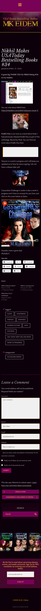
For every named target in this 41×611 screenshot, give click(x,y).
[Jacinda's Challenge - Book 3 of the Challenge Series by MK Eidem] (20, 542)
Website (3, 442)
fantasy (10, 320)
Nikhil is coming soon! (27, 286)
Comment (4, 396)
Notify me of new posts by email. (14, 465)
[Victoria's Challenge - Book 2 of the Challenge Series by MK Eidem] (6, 542)
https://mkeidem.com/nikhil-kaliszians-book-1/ (20, 110)
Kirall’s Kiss (10, 151)
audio (9, 314)
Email (3, 432)
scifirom (11, 331)
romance (22, 320)
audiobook (21, 314)
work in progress (14, 343)
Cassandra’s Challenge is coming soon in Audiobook (22, 497)
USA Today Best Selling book (19, 337)
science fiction (13, 325)
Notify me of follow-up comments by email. (17, 460)
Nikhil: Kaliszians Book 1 (8, 286)
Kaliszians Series (14, 357)
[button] (2, 542)
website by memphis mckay (20, 606)
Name (3, 422)
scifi (26, 325)
